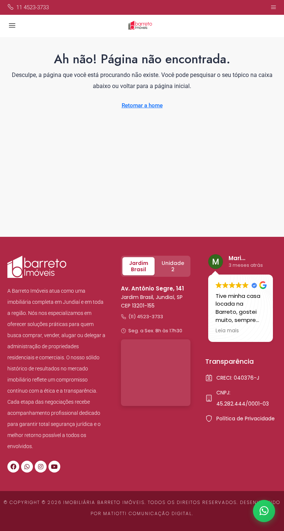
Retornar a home (142, 105)
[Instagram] (41, 467)
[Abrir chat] (264, 511)
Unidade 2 (173, 266)
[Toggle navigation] (273, 7)
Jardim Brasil (138, 266)
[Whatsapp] (27, 467)
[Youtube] (54, 467)
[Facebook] (13, 467)
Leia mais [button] (227, 330)
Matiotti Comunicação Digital (147, 513)
